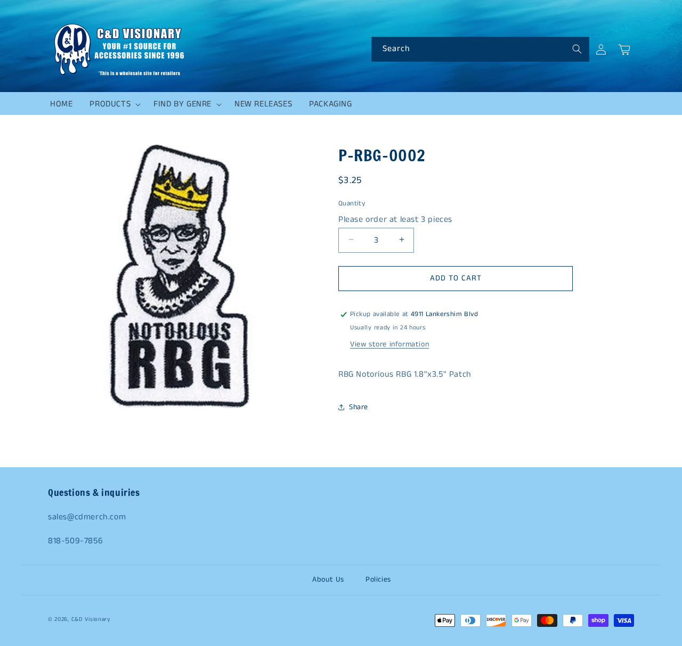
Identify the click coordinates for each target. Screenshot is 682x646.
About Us (328, 579)
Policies (378, 579)
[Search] (577, 49)
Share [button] (358, 407)
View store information (389, 344)
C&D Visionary (90, 619)
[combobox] (480, 49)
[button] (113, 104)
